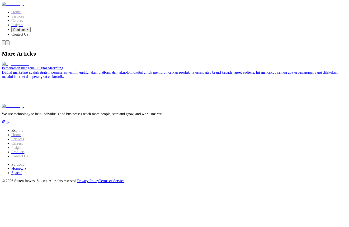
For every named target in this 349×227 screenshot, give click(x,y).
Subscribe (69, 110)
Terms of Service (111, 181)
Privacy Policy (88, 181)
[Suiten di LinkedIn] (7, 122)
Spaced (16, 173)
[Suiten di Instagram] (4, 122)
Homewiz (18, 168)
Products (19, 30)
